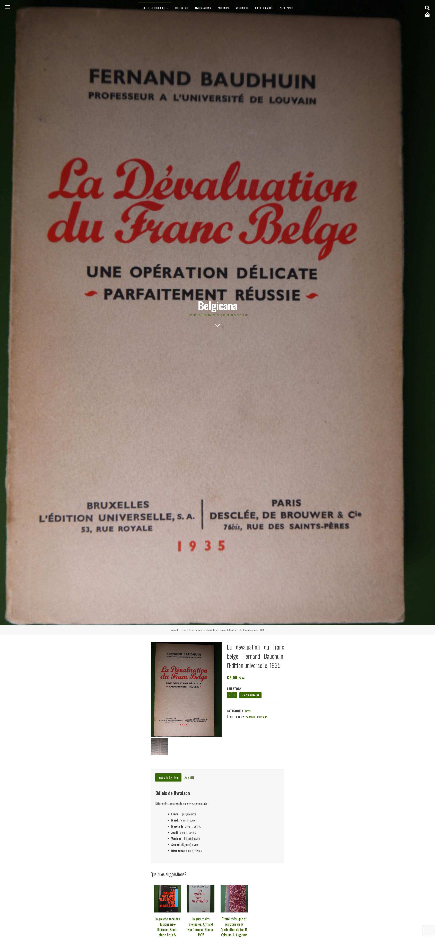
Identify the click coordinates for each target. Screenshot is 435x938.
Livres (184, 629)
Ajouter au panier (250, 695)
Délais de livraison (168, 777)
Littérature (181, 7)
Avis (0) (189, 777)
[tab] (168, 777)
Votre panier (286, 7)
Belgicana (217, 305)
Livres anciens (203, 7)
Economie (250, 717)
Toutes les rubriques (153, 7)
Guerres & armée (264, 7)
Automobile (242, 7)
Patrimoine (223, 7)
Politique (262, 717)
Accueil (174, 629)
